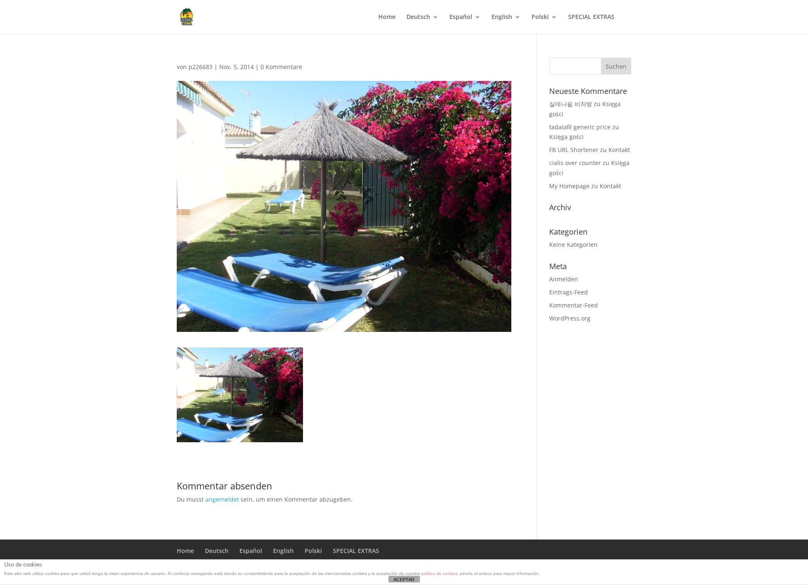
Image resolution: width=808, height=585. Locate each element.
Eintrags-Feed (568, 292)
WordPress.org (569, 318)
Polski (540, 17)
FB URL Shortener (573, 150)
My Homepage (569, 186)
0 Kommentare (281, 67)
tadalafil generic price (580, 127)
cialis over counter (575, 163)
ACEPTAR (404, 579)
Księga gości (566, 137)
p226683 (201, 67)
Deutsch (418, 17)
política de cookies (439, 573)
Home (387, 17)
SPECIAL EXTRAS (591, 17)
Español (460, 17)
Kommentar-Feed (573, 305)
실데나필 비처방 (570, 104)
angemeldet (222, 499)
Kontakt (619, 150)
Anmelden (563, 279)
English (502, 17)
